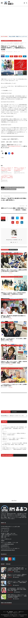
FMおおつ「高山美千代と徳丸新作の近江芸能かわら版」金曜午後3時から (13, 316)
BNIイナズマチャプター (5, 547)
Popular (8, 564)
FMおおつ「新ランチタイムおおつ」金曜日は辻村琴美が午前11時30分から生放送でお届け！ (14, 270)
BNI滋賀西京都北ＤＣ (5, 545)
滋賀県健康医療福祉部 (12, 189)
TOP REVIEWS (14, 411)
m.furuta (3, 51)
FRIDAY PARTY (7, 187)
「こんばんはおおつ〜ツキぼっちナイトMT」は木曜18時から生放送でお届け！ (14, 385)
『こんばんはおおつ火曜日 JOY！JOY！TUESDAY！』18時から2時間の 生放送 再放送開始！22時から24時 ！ (16, 569)
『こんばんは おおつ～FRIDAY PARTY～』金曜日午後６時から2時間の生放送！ (7, 177)
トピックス (11, 40)
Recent (3, 564)
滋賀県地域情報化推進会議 (6, 550)
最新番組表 (11, 611)
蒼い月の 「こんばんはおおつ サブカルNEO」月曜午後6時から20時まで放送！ (14, 339)
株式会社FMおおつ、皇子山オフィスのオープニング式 (12, 415)
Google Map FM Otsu (5, 528)
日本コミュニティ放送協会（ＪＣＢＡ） (8, 542)
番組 (20, 40)
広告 (7, 611)
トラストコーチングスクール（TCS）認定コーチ (10, 548)
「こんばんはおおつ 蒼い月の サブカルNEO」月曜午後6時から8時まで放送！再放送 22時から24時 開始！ (17, 589)
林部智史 (22, 187)
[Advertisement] (14, 20)
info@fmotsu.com (7, 539)
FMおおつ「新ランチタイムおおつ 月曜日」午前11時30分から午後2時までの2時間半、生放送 (14, 362)
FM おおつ (8, 614)
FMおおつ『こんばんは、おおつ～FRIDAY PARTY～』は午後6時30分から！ (20, 169)
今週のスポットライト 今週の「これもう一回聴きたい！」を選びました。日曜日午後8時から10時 (17, 582)
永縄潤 (3, 189)
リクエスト (16, 611)
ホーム (4, 611)
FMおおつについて (16, 612)
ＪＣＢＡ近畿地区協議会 (5, 544)
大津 (18, 187)
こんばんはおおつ (13, 187)
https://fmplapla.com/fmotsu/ (14, 146)
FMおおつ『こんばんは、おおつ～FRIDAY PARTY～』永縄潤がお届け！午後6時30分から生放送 (13, 293)
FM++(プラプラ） (4, 322)
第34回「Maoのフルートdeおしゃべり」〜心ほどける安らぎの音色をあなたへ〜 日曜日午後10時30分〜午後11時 (17, 596)
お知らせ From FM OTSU (5, 40)
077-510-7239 (6, 530)
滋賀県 (6, 189)
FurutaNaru (11, 341)
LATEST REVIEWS (6, 411)
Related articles (4, 249)
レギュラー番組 (16, 40)
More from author (13, 249)
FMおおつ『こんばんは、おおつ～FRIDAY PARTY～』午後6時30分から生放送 (7, 169)
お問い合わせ (10, 612)
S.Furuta (10, 577)
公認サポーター (21, 611)
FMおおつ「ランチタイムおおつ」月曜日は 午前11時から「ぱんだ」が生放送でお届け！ (17, 575)
